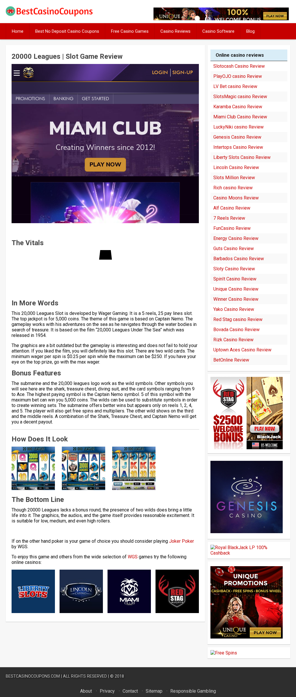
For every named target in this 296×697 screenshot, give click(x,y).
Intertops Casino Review (238, 147)
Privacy (107, 691)
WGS (133, 557)
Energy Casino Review (235, 238)
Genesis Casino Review (237, 137)
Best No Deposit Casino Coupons (67, 31)
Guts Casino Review (233, 248)
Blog (250, 31)
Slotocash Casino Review (239, 66)
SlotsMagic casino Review (240, 96)
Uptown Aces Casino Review (242, 350)
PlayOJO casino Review (237, 76)
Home (17, 31)
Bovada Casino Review (236, 329)
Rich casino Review (233, 187)
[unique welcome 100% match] (246, 447)
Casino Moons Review (236, 198)
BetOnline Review (231, 360)
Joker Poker (181, 541)
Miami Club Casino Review (240, 117)
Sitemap (154, 691)
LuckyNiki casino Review (238, 127)
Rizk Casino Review (233, 339)
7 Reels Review (229, 218)
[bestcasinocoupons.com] (53, 15)
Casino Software (218, 31)
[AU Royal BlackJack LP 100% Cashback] (248, 553)
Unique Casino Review (235, 289)
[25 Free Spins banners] (223, 653)
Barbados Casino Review (238, 258)
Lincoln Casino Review (236, 167)
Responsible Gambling (193, 691)
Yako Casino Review (233, 309)
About (86, 691)
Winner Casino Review (235, 299)
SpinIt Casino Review (234, 279)
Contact (130, 691)
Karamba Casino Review (237, 106)
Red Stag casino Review (237, 319)
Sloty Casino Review (234, 269)
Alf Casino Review (231, 208)
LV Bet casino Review (235, 86)
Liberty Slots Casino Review (242, 157)
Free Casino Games (130, 31)
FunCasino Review (232, 228)
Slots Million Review (234, 177)
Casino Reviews (175, 31)
